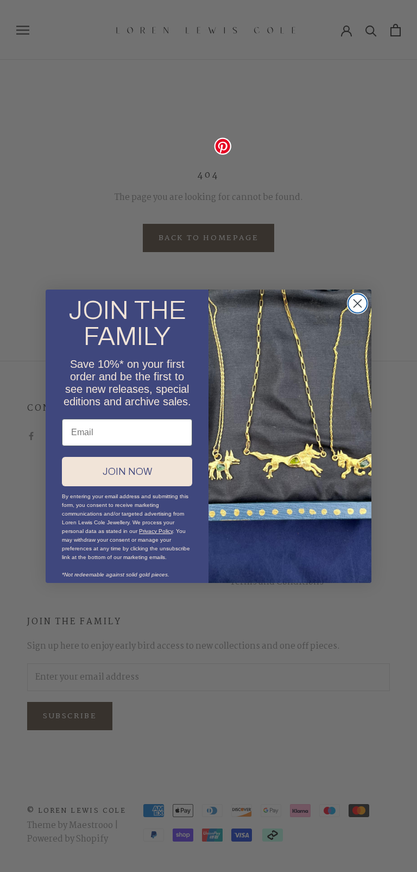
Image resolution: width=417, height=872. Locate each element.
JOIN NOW (127, 471)
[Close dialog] (357, 303)
